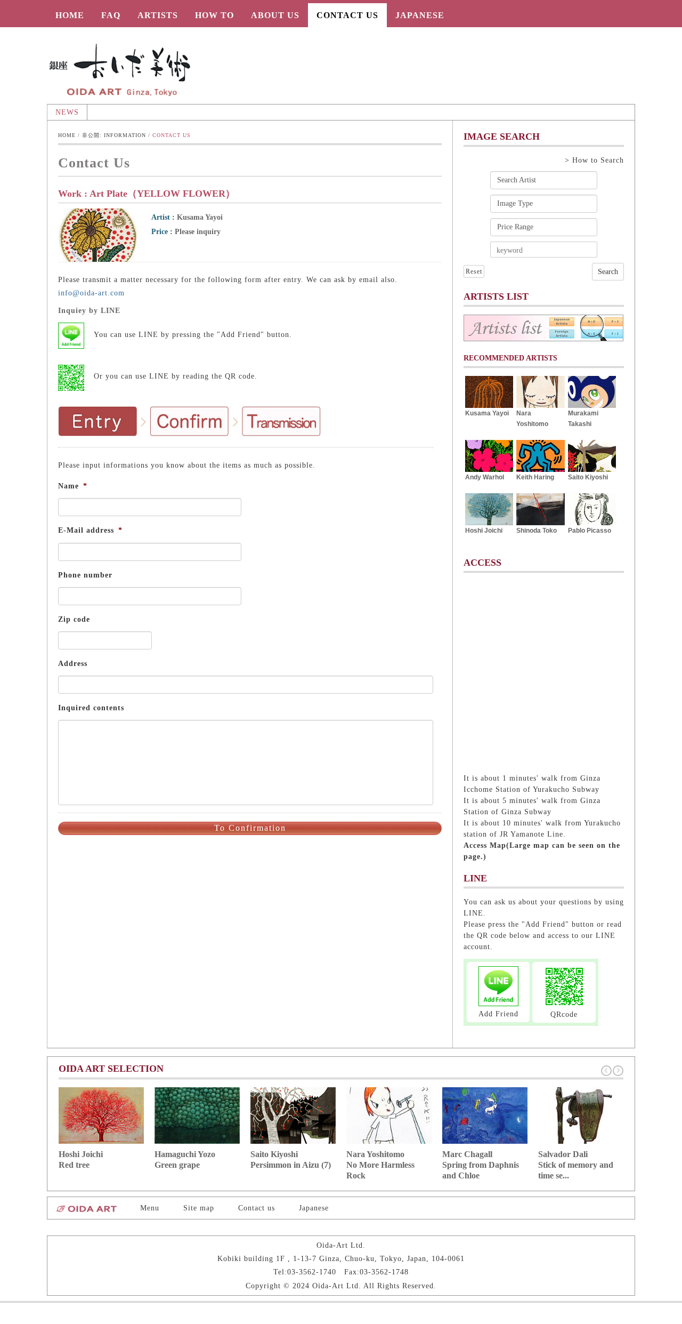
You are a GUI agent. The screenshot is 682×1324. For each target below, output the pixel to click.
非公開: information (114, 135)
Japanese (419, 15)
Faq (110, 15)
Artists (157, 15)
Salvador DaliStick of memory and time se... (575, 1165)
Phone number (85, 575)
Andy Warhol (484, 477)
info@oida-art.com (91, 293)
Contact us (256, 1208)
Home (69, 15)
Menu (149, 1208)
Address (72, 664)
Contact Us (347, 15)
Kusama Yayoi (487, 413)
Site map (198, 1208)
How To (214, 15)
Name (72, 486)
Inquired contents (91, 708)
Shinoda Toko (536, 530)
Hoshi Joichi (483, 530)
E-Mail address (90, 530)
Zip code (74, 619)
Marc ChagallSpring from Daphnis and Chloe (480, 1165)
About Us (275, 15)
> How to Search (594, 160)
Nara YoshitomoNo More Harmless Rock (380, 1165)
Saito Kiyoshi (588, 477)
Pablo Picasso (589, 530)
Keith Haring (535, 477)
